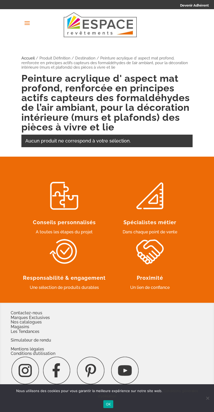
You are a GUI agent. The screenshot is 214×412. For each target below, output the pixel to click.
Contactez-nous (26, 312)
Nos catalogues (26, 322)
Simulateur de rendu (31, 340)
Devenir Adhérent (194, 5)
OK (108, 404)
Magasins (20, 326)
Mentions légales (27, 349)
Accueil (28, 58)
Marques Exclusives (30, 317)
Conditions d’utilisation (33, 353)
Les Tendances (25, 331)
